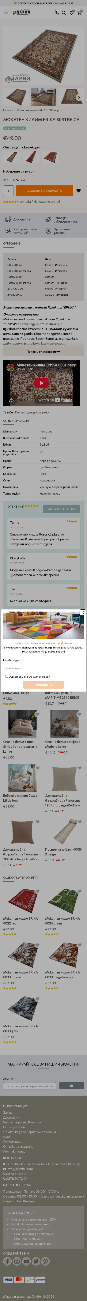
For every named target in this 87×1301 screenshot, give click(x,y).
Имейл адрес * (13, 660)
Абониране (43, 685)
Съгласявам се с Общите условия (29, 676)
